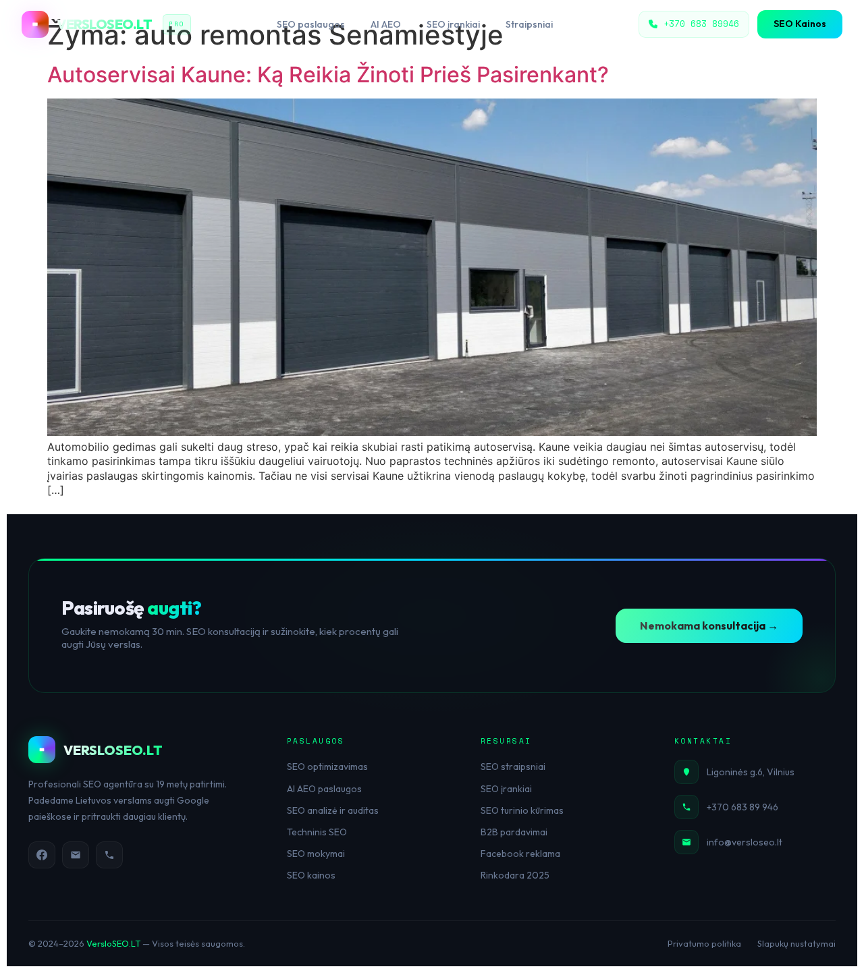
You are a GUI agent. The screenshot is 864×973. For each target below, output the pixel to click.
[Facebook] (41, 854)
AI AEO (386, 24)
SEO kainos (311, 875)
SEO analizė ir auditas (333, 810)
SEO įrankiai (453, 24)
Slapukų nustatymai (796, 943)
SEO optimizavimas (327, 766)
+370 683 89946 (701, 23)
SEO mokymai (316, 853)
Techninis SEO (317, 832)
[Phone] (109, 854)
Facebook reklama (520, 853)
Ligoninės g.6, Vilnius (750, 772)
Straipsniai (529, 24)
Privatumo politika (704, 943)
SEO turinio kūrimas (522, 810)
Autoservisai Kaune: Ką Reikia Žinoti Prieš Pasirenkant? (328, 74)
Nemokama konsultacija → (709, 625)
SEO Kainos (800, 24)
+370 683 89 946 (742, 807)
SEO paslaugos (311, 24)
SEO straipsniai (513, 766)
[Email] (75, 854)
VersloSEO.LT (113, 943)
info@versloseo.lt (744, 842)
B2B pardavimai (514, 832)
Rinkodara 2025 (515, 875)
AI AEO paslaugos (324, 789)
